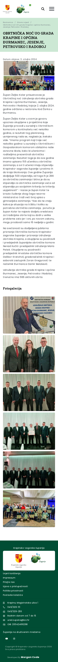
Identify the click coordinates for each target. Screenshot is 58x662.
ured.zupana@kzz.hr (18, 620)
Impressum (9, 577)
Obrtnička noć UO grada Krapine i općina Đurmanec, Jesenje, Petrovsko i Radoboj (27, 26)
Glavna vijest (23, 22)
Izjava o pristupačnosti (15, 586)
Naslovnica (8, 22)
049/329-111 (13, 607)
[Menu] (51, 9)
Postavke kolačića (13, 595)
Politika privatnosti (13, 590)
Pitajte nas (9, 582)
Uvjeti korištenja (11, 573)
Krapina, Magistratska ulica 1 (22, 602)
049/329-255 (14, 611)
